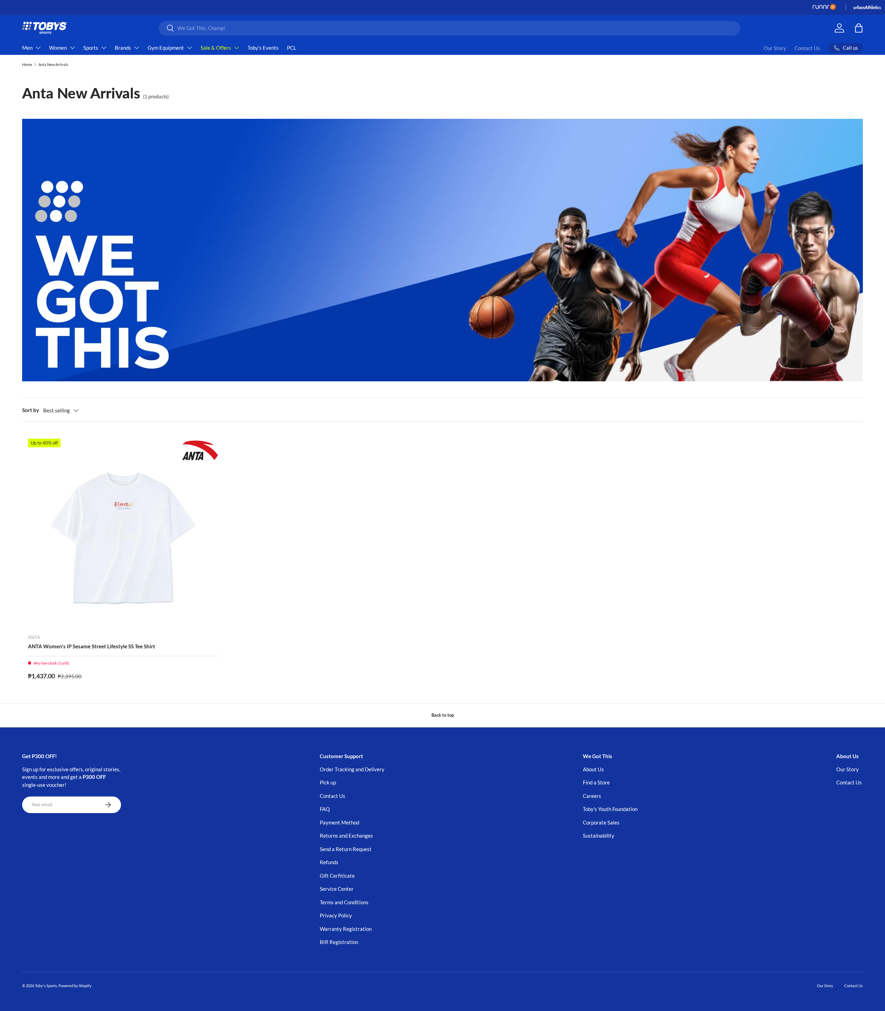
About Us (593, 769)
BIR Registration (339, 942)
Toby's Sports (46, 985)
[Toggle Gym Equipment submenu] (189, 48)
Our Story (775, 48)
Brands (123, 48)
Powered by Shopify (75, 985)
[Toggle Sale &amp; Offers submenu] (236, 48)
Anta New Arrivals (53, 64)
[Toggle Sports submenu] (104, 48)
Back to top (442, 715)
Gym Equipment (166, 48)
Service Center (337, 889)
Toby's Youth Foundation (610, 809)
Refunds (329, 862)
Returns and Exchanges (346, 835)
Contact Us (807, 48)
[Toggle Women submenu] (72, 48)
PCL (291, 48)
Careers (592, 796)
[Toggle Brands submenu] (136, 48)
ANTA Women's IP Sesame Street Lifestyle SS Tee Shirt (91, 646)
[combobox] (449, 28)
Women (58, 48)
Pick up (328, 782)
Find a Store (596, 782)
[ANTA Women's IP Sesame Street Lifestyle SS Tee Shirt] (123, 534)
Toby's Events (263, 48)
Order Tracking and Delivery (352, 769)
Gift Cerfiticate (337, 875)
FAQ (325, 809)
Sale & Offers (216, 48)
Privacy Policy (336, 915)
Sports (90, 48)
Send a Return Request (346, 849)
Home (27, 64)
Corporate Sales (601, 822)
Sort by (30, 410)
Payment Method (339, 822)
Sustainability (598, 835)
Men (27, 48)
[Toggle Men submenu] (38, 48)
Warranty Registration (346, 929)
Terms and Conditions (344, 902)
